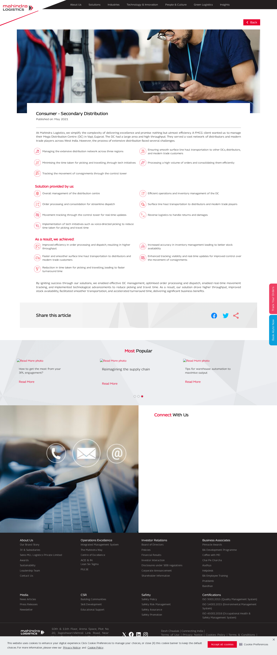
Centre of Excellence (93, 554)
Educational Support (92, 609)
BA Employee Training (215, 575)
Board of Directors (152, 544)
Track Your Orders (273, 299)
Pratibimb (208, 580)
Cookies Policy (215, 634)
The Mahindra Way (91, 549)
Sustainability (27, 565)
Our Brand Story (29, 544)
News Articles (28, 599)
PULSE (84, 569)
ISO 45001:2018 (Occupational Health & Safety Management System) (226, 615)
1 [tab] (135, 396)
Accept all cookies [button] (222, 644)
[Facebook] (131, 634)
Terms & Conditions (242, 634)
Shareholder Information (156, 575)
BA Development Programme (219, 549)
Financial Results (151, 554)
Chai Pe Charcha (212, 560)
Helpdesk (207, 570)
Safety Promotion (152, 614)
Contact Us (26, 575)
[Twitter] (124, 634)
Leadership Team (30, 570)
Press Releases (29, 604)
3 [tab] (142, 396)
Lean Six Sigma (90, 564)
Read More (26, 381)
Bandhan (207, 586)
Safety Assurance (152, 609)
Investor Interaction (153, 560)
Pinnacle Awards (212, 544)
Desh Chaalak (170, 630)
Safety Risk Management (156, 604)
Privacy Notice (193, 634)
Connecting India (192, 630)
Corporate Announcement (157, 570)
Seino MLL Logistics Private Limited (41, 554)
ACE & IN (86, 560)
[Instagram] (145, 634)
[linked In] (138, 634)
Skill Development (91, 604)
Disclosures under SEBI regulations (162, 565)
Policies (146, 549)
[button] (253, 644)
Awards (24, 560)
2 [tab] (138, 396)
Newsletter (26, 609)
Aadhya (206, 565)
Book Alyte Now (273, 330)
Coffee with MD (211, 554)
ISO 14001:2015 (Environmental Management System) (229, 606)
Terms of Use (170, 634)
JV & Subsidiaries (30, 549)
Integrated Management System (100, 544)
